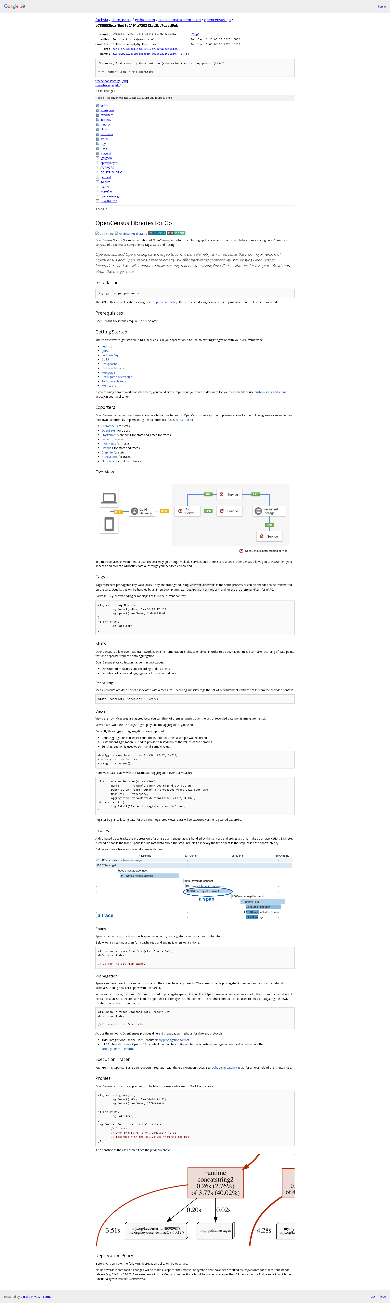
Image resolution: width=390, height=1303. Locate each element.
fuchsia (101, 19)
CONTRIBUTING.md (114, 172)
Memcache (109, 385)
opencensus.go (110, 196)
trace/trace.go (104, 85)
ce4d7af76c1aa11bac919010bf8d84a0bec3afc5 (145, 49)
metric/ (105, 125)
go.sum (105, 182)
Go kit (105, 359)
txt (372, 1296)
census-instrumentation (179, 19)
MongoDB (108, 372)
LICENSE (106, 187)
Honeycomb (110, 457)
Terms (47, 1297)
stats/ (104, 139)
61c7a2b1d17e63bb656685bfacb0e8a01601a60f (145, 53)
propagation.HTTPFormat (118, 1049)
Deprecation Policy (164, 302)
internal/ (106, 120)
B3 (144, 1044)
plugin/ (105, 129)
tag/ (103, 144)
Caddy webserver (113, 368)
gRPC (105, 351)
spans (282, 392)
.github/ (105, 105)
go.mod (106, 177)
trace (187, 420)
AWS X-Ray (109, 444)
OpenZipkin (109, 430)
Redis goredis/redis (114, 381)
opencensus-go (217, 19)
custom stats (263, 392)
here (130, 271)
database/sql (110, 355)
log (195, 34)
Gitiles (24, 1297)
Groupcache (109, 364)
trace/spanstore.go (107, 81)
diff (184, 53)
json (382, 1296)
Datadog (107, 448)
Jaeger (106, 439)
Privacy (35, 1297)
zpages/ (106, 153)
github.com (145, 19)
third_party (121, 19)
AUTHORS (107, 167)
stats (179, 420)
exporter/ (107, 115)
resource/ (107, 134)
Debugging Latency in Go (228, 1067)
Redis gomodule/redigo (117, 377)
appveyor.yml (109, 163)
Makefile (106, 191)
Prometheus (110, 426)
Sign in (381, 6)
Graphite (107, 452)
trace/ (104, 148)
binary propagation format (172, 1040)
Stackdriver (109, 435)
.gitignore (107, 158)
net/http (107, 346)
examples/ (107, 110)
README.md (109, 201)
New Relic (108, 461)
